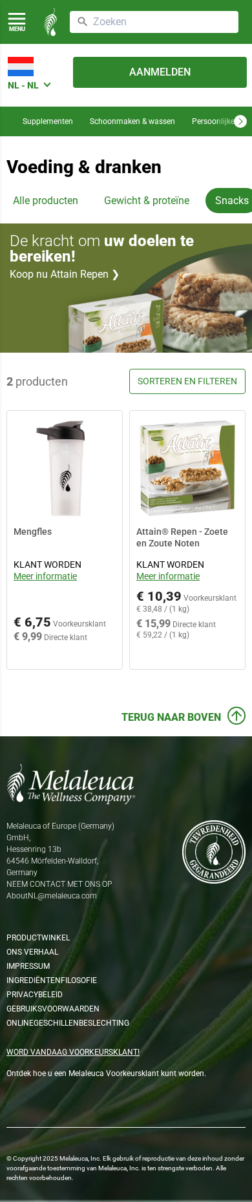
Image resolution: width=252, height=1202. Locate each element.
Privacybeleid (34, 995)
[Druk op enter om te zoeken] (82, 22)
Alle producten (45, 200)
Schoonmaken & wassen (132, 121)
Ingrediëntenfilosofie (51, 980)
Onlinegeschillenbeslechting (67, 1023)
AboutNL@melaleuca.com (51, 895)
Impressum (28, 966)
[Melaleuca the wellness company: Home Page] (50, 22)
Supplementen (48, 121)
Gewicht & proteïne (146, 200)
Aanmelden (160, 72)
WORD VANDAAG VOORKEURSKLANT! (73, 1052)
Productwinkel (38, 938)
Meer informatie (45, 576)
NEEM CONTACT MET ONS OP (59, 884)
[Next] (240, 121)
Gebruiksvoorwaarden (53, 1009)
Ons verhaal (32, 952)
